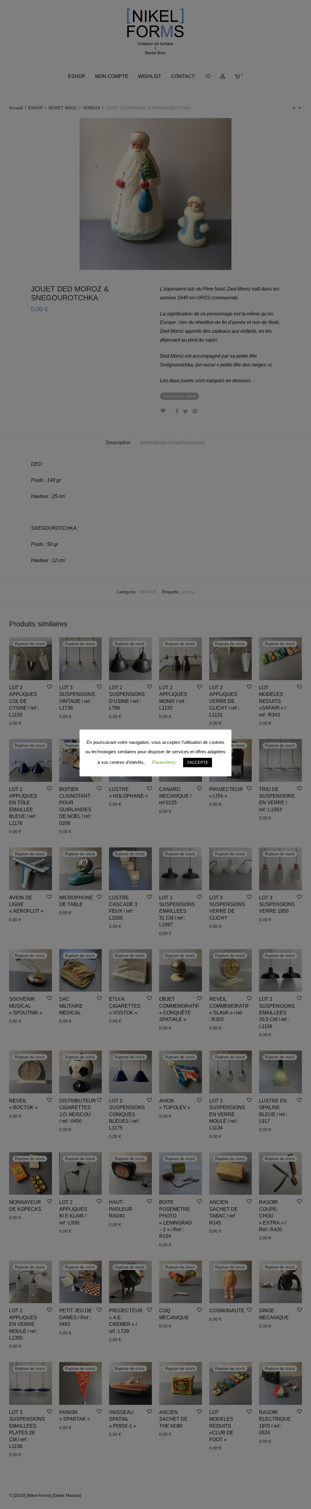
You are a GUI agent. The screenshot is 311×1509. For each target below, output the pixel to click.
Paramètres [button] (164, 762)
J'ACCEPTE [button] (197, 762)
